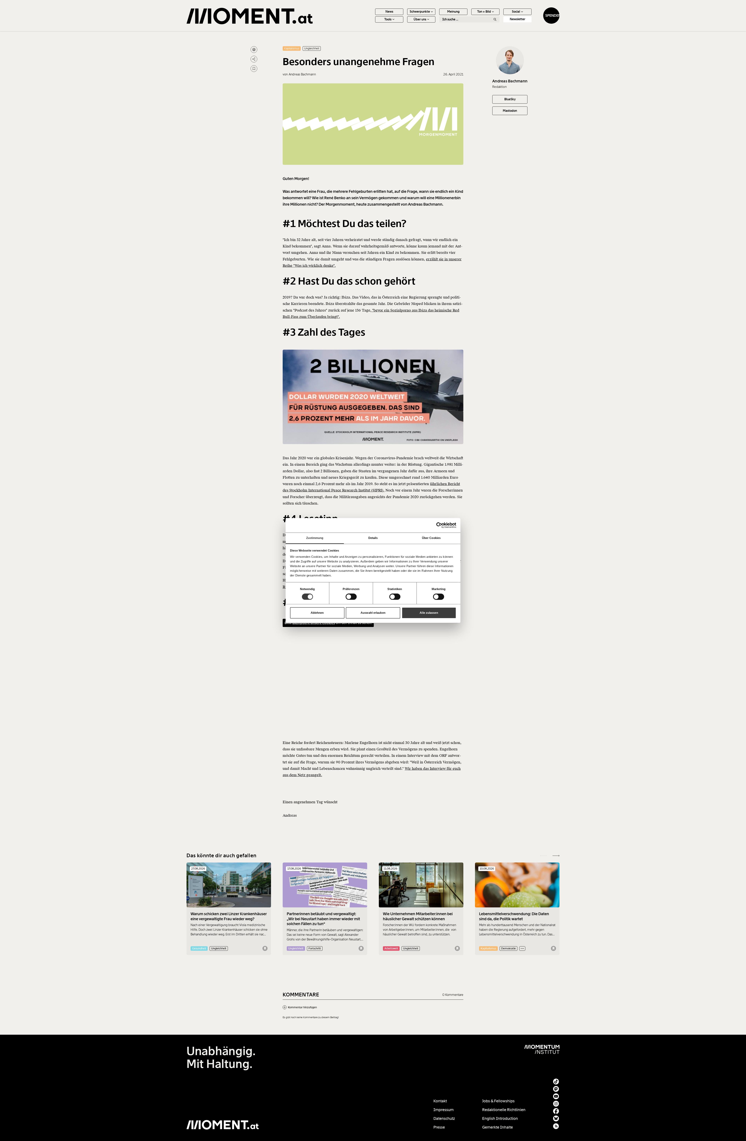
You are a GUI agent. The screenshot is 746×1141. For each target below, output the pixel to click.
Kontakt (440, 1100)
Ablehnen (317, 613)
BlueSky (510, 99)
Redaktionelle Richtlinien (504, 1109)
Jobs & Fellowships (498, 1100)
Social (516, 12)
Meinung (453, 12)
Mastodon (510, 111)
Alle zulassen (429, 613)
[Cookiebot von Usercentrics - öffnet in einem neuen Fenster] (439, 525)
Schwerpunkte (420, 12)
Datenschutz (444, 1118)
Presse (439, 1127)
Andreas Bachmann (509, 81)
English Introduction (500, 1118)
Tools (387, 19)
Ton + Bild (484, 12)
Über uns (420, 19)
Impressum (443, 1109)
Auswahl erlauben (373, 613)
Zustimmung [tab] (314, 538)
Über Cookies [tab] (431, 538)
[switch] (351, 597)
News (389, 12)
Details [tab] (373, 538)
